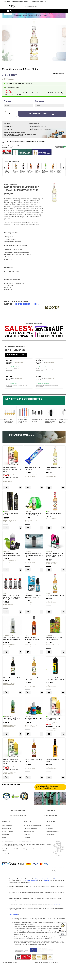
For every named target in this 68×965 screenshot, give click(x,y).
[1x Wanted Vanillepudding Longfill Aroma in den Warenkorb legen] (6, 527)
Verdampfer (57, 878)
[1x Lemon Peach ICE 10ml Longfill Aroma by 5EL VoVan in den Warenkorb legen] (49, 692)
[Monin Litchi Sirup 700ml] (55, 501)
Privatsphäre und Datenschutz (31, 828)
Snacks (28, 465)
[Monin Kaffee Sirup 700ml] (12, 665)
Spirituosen (27, 880)
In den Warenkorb (38, 114)
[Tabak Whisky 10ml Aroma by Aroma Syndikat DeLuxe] (12, 706)
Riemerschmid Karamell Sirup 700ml (55, 760)
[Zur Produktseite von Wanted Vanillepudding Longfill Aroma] (20, 527)
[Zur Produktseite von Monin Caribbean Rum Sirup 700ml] (41, 777)
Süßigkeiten (46, 880)
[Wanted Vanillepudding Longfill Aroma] (12, 501)
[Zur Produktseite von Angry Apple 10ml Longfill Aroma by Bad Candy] (63, 652)
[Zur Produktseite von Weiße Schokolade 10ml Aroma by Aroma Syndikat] (20, 652)
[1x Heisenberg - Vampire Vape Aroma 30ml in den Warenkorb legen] (28, 734)
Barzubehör (34, 880)
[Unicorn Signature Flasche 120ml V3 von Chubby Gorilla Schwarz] (34, 541)
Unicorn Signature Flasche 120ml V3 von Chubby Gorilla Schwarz (34, 555)
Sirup (48, 465)
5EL (48, 676)
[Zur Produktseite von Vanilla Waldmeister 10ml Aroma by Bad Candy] (41, 527)
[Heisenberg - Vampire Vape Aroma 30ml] (34, 706)
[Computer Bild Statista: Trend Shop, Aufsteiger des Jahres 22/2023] (23, 956)
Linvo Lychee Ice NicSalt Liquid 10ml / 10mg (53, 719)
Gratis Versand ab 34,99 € (39, 1)
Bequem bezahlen (13, 914)
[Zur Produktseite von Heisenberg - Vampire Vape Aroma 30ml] (41, 734)
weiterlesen (5, 853)
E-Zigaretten (38, 878)
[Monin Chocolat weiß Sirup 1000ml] (34, 22)
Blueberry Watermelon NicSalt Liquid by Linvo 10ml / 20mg (12, 469)
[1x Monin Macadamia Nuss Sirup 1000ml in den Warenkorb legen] (28, 692)
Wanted (6, 511)
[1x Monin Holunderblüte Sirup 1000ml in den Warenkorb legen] (49, 487)
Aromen (49, 878)
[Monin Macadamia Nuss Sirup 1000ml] (34, 665)
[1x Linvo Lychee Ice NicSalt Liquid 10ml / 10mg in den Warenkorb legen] (49, 734)
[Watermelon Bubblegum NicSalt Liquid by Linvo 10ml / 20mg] (12, 747)
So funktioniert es (6, 828)
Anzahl (4, 111)
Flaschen (28, 551)
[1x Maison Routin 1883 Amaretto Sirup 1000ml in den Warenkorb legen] (28, 652)
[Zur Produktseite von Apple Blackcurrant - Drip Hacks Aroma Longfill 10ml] (20, 569)
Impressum (27, 837)
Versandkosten (54, 962)
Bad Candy (28, 511)
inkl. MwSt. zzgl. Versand (8, 481)
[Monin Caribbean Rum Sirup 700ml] (34, 747)
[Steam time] (12, 6)
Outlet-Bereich (56, 904)
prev (4, 168)
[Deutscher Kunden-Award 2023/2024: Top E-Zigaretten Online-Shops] (47, 956)
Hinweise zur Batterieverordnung (32, 825)
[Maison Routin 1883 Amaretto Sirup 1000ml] (34, 625)
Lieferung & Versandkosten (53, 831)
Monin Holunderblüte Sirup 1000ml (54, 468)
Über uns (4, 837)
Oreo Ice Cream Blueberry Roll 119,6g (33, 468)
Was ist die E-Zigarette (7, 825)
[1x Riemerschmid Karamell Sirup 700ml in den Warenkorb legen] (49, 777)
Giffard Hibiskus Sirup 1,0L (7, 171)
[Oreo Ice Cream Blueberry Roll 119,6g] (34, 455)
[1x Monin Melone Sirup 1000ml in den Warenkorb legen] (49, 611)
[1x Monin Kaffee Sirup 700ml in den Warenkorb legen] (6, 692)
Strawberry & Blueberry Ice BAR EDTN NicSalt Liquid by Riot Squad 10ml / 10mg (54, 555)
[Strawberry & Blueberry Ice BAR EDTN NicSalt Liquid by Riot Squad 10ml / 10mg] (55, 541)
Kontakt (48, 825)
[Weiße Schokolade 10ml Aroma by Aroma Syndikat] (12, 625)
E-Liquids (44, 878)
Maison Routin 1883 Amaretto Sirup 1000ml (32, 638)
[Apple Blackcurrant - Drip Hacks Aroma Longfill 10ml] (12, 541)
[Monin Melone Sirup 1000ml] (55, 583)
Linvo (5, 465)
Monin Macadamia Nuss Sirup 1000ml (15, 171)
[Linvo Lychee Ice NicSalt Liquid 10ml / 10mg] (55, 706)
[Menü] (65, 923)
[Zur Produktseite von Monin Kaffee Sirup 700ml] (20, 692)
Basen (27, 593)
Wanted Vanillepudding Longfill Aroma (10, 514)
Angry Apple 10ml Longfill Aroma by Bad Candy (54, 638)
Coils (5, 593)
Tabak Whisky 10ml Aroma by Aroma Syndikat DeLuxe (12, 719)
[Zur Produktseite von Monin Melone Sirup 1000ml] (63, 611)
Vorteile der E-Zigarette (7, 831)
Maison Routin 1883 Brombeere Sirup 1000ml (60, 171)
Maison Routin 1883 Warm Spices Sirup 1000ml (37, 171)
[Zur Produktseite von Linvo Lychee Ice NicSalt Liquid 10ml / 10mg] (63, 734)
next (63, 168)
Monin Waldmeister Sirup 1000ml (45, 171)
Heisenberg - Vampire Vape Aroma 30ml (33, 719)
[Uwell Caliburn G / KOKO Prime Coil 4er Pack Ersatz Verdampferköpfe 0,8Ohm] (12, 583)
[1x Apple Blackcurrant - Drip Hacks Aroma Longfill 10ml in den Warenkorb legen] (6, 569)
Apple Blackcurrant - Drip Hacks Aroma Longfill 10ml (11, 554)
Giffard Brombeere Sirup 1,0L (22, 171)
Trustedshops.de (19, 362)
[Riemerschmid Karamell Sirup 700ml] (55, 747)
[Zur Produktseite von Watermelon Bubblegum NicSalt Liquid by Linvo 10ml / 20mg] (20, 777)
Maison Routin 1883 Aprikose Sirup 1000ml (30, 171)
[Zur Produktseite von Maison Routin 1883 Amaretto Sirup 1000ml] (41, 652)
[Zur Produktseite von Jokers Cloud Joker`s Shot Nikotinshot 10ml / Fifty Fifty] (41, 611)
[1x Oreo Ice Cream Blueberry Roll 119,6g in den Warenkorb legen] (28, 487)
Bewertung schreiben (15, 354)
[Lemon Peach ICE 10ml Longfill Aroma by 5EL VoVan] (55, 665)
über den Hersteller (26, 304)
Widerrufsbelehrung (29, 831)
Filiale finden (7, 1)
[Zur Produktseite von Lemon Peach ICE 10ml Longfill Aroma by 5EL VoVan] (63, 692)
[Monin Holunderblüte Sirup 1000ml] (55, 455)
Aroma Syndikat (8, 635)
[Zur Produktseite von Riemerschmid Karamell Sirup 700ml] (63, 777)
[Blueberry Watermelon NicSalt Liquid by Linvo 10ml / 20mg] (12, 455)
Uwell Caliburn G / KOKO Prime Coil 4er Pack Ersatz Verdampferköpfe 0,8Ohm (11, 597)
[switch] (62, 934)
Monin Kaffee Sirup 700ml (11, 678)
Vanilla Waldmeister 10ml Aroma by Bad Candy (33, 514)
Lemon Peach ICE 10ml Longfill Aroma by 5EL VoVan (55, 678)
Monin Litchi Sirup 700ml (54, 513)
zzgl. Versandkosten (9, 79)
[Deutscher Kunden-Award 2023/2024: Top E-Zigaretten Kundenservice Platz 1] (37, 956)
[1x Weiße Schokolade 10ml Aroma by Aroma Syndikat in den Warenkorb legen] (6, 652)
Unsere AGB (27, 834)
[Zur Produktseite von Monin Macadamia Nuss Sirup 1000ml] (41, 692)
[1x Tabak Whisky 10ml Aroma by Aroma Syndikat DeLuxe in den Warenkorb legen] (6, 734)
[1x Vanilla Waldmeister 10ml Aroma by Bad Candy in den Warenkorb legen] (28, 527)
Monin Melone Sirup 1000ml (55, 595)
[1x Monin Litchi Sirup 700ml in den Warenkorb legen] (49, 527)
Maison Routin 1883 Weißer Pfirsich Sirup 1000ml (52, 171)
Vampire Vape (29, 716)
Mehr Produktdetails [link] (58, 73)
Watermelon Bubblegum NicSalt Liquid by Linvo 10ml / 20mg (12, 761)
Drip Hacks (7, 551)
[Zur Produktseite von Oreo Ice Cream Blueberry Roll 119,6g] (41, 487)
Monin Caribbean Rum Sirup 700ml (33, 760)
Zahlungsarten (49, 828)
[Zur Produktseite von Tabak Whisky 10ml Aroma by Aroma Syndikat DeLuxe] (20, 734)
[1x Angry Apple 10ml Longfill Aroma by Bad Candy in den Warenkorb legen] (49, 652)
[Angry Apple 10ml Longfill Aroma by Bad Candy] (55, 625)
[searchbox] (45, 6)
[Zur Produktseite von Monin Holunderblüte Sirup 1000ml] (63, 487)
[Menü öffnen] (4, 11)
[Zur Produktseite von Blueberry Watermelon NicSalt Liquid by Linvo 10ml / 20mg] (20, 487)
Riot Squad (49, 551)
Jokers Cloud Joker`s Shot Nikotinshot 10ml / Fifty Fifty (34, 596)
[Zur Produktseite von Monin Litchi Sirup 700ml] (63, 527)
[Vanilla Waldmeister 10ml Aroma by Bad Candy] (34, 501)
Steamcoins (32, 141)
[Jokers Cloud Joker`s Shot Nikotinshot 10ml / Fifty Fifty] (34, 583)
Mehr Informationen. (7, 147)
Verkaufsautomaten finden (21, 1)
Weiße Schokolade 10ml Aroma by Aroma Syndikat (11, 638)
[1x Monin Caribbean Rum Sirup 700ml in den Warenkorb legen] (28, 777)
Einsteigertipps (5, 834)
